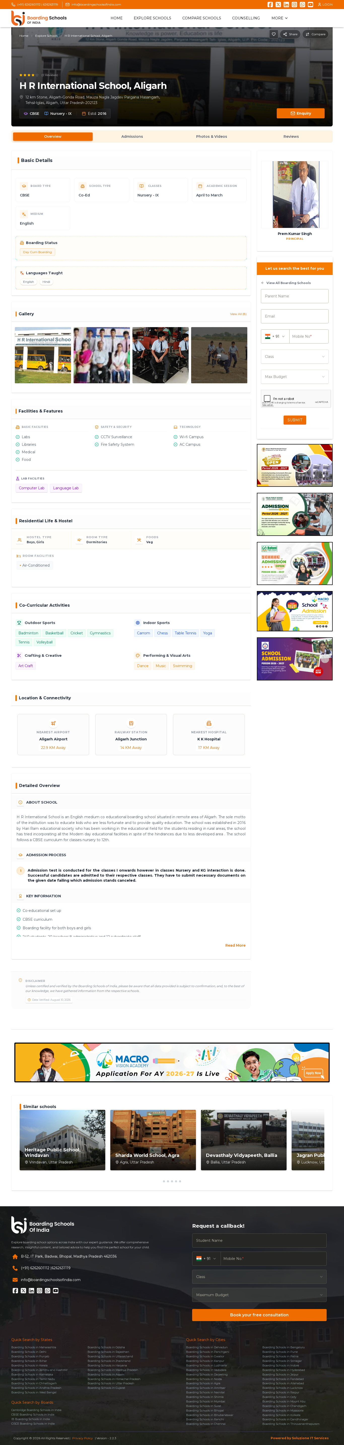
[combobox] (295, 357)
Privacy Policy (82, 1438)
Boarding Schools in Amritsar (205, 1388)
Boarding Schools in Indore (280, 1365)
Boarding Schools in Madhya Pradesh (113, 1370)
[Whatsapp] (302, 5)
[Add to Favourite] (273, 34)
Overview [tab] (52, 136)
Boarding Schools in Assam (106, 1374)
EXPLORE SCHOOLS (152, 18)
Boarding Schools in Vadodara (206, 1370)
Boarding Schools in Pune (280, 1352)
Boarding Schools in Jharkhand (109, 1361)
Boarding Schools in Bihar (29, 1361)
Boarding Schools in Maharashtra (33, 1347)
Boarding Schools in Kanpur (205, 1361)
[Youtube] (310, 5)
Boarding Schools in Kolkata (281, 1415)
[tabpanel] (172, 584)
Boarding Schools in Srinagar (282, 1361)
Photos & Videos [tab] (211, 136)
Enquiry (304, 113)
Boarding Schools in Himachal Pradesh (114, 1379)
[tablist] (172, 136)
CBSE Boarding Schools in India (32, 1414)
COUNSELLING (246, 18)
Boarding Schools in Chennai (206, 1424)
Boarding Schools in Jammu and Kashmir (39, 1370)
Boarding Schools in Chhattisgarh (34, 1383)
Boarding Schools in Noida (204, 1379)
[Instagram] (294, 5)
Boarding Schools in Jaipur (280, 1374)
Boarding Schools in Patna (280, 1356)
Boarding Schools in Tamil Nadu (33, 1379)
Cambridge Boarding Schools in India (36, 1410)
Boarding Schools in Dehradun (207, 1347)
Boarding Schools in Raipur (280, 1392)
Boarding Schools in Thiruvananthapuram (291, 1424)
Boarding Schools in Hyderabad (283, 1370)
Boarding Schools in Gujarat (106, 1388)
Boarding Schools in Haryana (107, 1365)
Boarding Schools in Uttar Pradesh (111, 1383)
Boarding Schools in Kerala (29, 1365)
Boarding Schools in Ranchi (205, 1419)
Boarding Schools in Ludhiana (206, 1365)
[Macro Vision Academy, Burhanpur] (172, 1062)
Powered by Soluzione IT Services (300, 1438)
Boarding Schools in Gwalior (205, 1356)
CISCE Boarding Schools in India (33, 1423)
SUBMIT (295, 420)
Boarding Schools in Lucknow (282, 1388)
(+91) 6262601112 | (29, 4)
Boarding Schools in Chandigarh (284, 1406)
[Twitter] (278, 5)
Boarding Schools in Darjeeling (207, 1374)
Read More (235, 945)
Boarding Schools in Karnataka (32, 1374)
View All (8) (238, 314)
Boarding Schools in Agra (203, 1383)
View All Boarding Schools (288, 283)
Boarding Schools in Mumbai (205, 1401)
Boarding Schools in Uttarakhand (110, 1356)
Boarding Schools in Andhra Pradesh (36, 1388)
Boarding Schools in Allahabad (283, 1383)
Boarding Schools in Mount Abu (283, 1401)
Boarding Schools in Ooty (279, 1397)
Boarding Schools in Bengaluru (283, 1347)
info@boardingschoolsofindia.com (96, 4)
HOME (117, 18)
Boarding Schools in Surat (203, 1406)
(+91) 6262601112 (35, 1268)
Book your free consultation (259, 1315)
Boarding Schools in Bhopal (205, 1410)
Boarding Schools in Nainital (205, 1392)
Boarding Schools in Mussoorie (282, 1410)
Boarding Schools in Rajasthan (108, 1352)
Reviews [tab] (291, 136)
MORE (277, 18)
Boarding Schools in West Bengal (33, 1392)
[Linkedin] (286, 5)
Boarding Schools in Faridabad (283, 1379)
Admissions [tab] (132, 136)
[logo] (39, 18)
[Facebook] (270, 5)
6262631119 (50, 4)
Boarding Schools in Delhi (28, 1352)
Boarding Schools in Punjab (30, 1356)
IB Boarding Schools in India (30, 1419)
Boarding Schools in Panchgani (207, 1352)
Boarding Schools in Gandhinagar (285, 1419)
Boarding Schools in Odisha (106, 1347)
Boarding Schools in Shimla (205, 1397)
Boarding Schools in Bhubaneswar (209, 1415)
